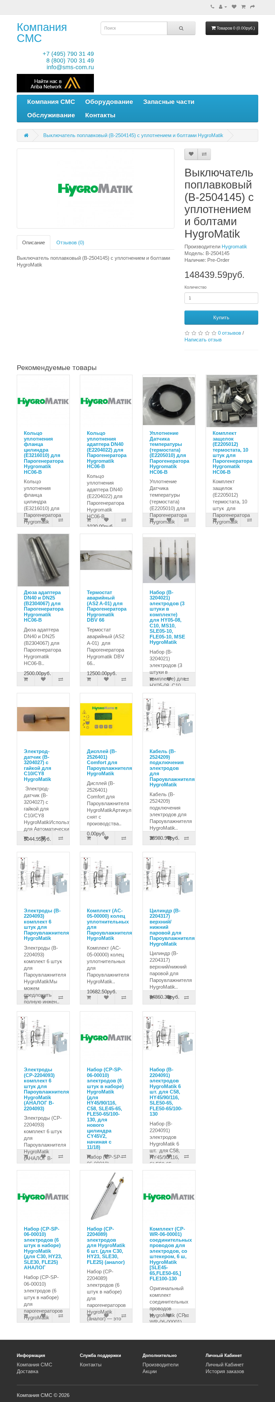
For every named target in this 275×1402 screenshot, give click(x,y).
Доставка (27, 1371)
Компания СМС (42, 32)
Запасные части (169, 101)
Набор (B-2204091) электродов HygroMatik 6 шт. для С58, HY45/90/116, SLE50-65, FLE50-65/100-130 (166, 1092)
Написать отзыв (203, 339)
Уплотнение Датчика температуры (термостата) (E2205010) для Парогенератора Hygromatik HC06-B (169, 452)
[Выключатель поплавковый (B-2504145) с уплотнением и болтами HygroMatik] (95, 189)
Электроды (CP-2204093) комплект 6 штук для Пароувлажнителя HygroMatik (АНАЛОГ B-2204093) (46, 1089)
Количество (195, 287)
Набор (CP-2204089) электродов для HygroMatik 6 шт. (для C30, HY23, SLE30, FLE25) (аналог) (106, 1245)
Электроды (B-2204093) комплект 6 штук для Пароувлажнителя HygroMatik (46, 924)
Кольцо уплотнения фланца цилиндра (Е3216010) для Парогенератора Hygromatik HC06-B (43, 452)
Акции (150, 1371)
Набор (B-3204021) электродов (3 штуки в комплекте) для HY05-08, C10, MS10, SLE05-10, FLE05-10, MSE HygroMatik (167, 617)
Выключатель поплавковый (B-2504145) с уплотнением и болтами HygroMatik (133, 135)
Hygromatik (234, 246)
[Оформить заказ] (252, 6)
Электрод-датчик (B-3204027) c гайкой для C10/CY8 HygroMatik (37, 765)
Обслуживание (51, 115)
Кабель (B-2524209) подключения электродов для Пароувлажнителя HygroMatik (172, 767)
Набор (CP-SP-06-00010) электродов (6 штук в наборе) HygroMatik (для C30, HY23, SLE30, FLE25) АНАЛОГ (43, 1248)
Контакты (100, 115)
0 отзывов (229, 333)
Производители (160, 1364)
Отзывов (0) (70, 242)
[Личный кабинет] (223, 6)
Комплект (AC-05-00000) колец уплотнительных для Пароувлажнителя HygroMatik (109, 924)
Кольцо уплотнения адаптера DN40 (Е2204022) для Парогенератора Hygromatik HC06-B (106, 449)
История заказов (225, 1371)
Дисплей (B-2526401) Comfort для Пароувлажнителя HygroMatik (109, 762)
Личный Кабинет (225, 1364)
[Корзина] (243, 6)
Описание (33, 242)
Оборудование (109, 101)
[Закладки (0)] (234, 6)
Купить (221, 317)
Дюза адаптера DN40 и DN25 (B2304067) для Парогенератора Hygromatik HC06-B (43, 606)
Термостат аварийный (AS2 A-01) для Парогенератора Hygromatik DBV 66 (106, 606)
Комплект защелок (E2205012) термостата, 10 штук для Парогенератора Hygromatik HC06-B (232, 452)
